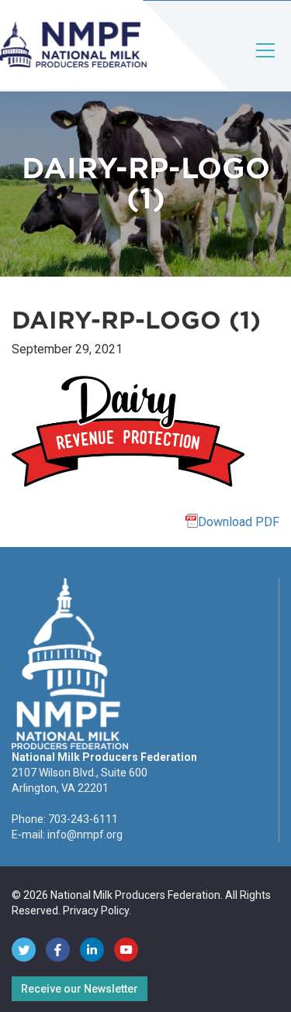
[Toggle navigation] (266, 63)
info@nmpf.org (85, 834)
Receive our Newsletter (79, 989)
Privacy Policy (96, 910)
